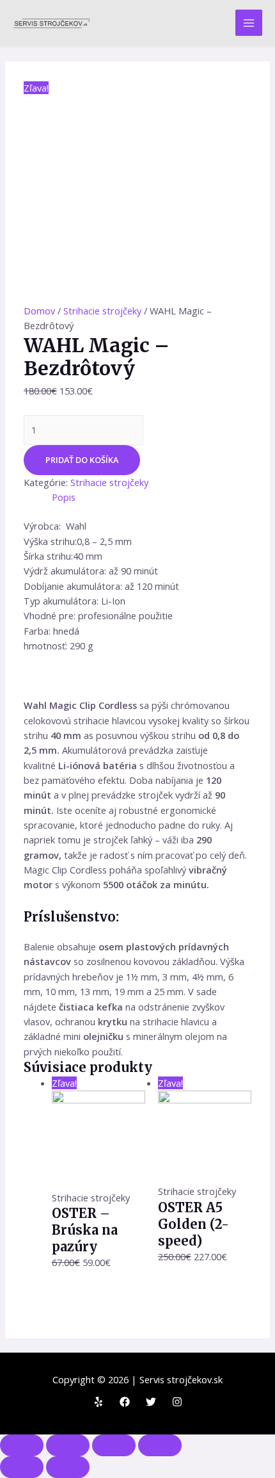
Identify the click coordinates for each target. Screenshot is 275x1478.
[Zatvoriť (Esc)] (21, 1445)
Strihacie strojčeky (102, 310)
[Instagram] (177, 1402)
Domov (39, 310)
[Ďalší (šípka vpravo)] (68, 1467)
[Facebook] (125, 1402)
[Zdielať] (68, 1445)
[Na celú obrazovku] (114, 1445)
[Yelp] (98, 1402)
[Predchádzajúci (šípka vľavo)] (21, 1467)
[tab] (151, 497)
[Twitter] (151, 1402)
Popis (63, 497)
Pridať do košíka (81, 460)
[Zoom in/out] (160, 1445)
